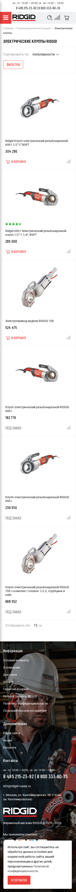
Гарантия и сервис (16, 689)
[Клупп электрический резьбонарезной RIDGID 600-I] (38, 371)
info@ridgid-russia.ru (17, 786)
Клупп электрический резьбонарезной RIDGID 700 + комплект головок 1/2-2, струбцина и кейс (37, 591)
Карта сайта (11, 733)
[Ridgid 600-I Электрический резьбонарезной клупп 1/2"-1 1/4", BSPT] (38, 195)
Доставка (10, 674)
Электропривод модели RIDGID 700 (29, 321)
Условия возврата (16, 660)
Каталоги (9, 747)
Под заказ (13, 428)
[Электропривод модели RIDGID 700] (38, 285)
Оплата (8, 682)
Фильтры (13, 64)
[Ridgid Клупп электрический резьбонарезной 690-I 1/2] (38, 105)
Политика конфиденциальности (25, 703)
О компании (11, 667)
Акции (7, 740)
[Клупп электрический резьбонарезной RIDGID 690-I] (38, 461)
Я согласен (19, 880)
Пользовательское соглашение (24, 710)
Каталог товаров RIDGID (20, 696)
